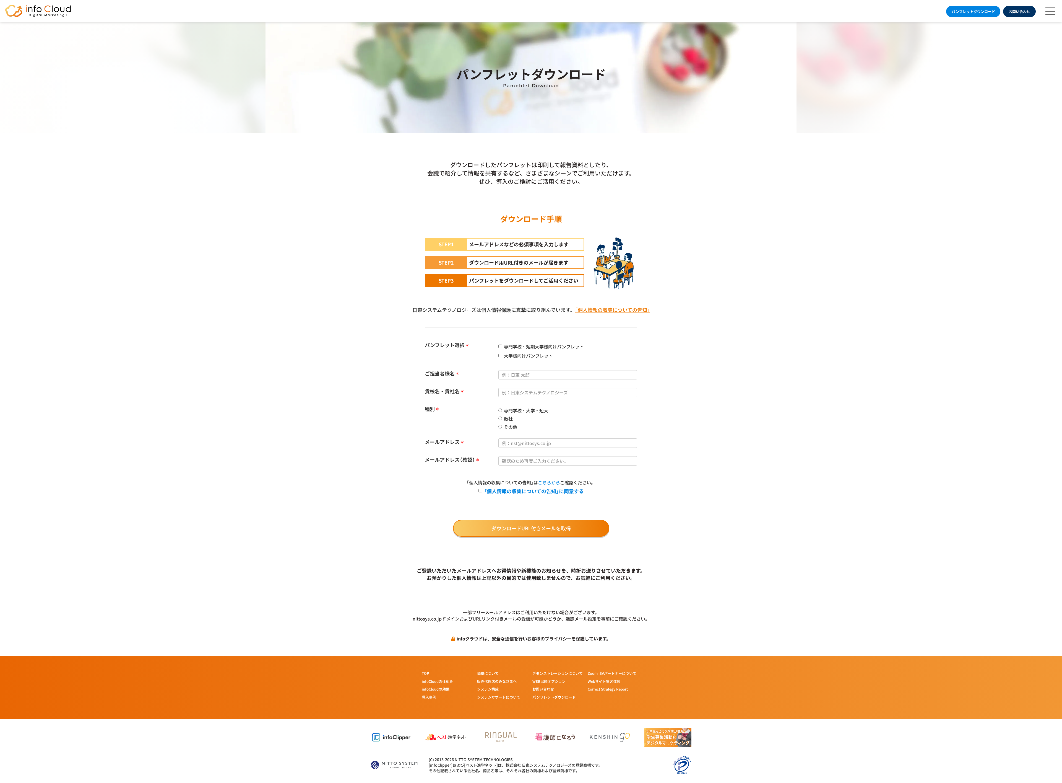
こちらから (549, 482)
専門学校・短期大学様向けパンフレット (544, 346)
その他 (510, 427)
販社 (508, 418)
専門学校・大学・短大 (526, 410)
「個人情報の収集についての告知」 (612, 309)
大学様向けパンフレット (528, 356)
